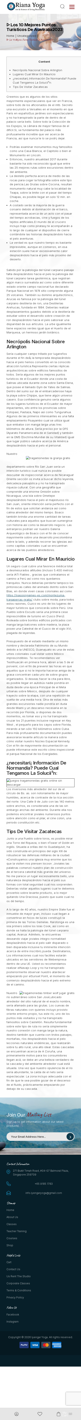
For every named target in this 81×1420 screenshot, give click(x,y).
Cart (8, 1262)
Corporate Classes (18, 1283)
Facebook (12, 1314)
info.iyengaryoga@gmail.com (43, 1193)
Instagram (12, 1321)
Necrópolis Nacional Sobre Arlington (37, 70)
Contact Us (13, 1269)
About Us (12, 1217)
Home (10, 1210)
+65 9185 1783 (44, 1183)
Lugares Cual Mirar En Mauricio (34, 74)
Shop (9, 1245)
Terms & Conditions (18, 1290)
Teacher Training (16, 1231)
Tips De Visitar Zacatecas (30, 86)
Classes (11, 1224)
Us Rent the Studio (18, 1276)
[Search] (63, 6)
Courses (11, 1238)
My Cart (64, 1414)
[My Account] (16, 1414)
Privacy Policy (15, 1297)
